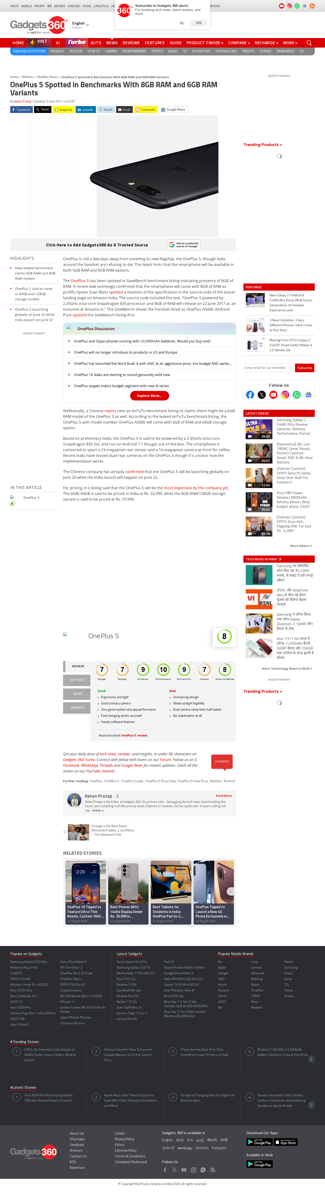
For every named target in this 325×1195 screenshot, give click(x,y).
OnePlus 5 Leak (132, 781)
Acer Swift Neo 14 (129, 1008)
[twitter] (117, 796)
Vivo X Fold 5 (19, 1025)
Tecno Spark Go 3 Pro (132, 962)
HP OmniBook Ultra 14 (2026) (81, 996)
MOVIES (59, 6)
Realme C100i (126, 985)
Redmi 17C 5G (127, 1002)
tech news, (109, 753)
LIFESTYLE (101, 6)
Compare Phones (72, 1023)
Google (223, 973)
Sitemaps (77, 1139)
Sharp (288, 973)
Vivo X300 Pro (20, 1008)
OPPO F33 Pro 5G (72, 985)
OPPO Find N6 (20, 979)
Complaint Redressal (131, 1162)
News (112, 43)
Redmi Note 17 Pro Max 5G (136, 973)
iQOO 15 (16, 1002)
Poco (254, 1002)
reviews (124, 753)
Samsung (290, 968)
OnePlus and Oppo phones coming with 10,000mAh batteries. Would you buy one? (142, 341)
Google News (132, 765)
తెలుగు (212, 1140)
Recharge (265, 43)
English (167, 1140)
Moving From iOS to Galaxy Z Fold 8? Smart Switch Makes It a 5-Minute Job (291, 345)
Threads (106, 765)
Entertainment (134, 51)
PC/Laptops (201, 51)
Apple (222, 968)
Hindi (179, 1140)
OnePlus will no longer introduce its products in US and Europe (125, 352)
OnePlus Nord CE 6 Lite (76, 973)
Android (229, 781)
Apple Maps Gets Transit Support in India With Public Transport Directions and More (130, 1101)
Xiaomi (289, 996)
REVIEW (78, 666)
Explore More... (149, 395)
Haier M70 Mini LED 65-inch (183, 979)
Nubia (255, 985)
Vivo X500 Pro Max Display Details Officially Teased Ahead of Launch (49, 1098)
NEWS (78, 694)
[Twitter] (262, 395)
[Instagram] (285, 395)
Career (120, 1134)
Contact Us (78, 1156)
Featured (254, 287)
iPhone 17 (67, 1002)
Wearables (285, 51)
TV (185, 51)
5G (302, 51)
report (110, 410)
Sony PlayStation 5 (73, 962)
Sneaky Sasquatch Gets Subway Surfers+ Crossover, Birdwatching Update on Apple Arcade (281, 1101)
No (182, 22)
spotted (116, 292)
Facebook (71, 765)
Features (155, 43)
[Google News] (308, 395)
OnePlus (96, 781)
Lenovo (256, 968)
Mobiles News (47, 77)
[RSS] (312, 6)
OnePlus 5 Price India (160, 781)
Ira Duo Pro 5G (127, 1019)
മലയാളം (184, 1148)
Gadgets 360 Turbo (79, 759)
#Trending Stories (24, 1042)
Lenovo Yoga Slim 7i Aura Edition (33, 1013)
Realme (256, 1008)
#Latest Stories (23, 1088)
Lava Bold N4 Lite (129, 990)
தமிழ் (200, 1140)
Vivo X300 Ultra (21, 990)
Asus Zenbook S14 (23, 996)
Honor (222, 985)
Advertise (77, 1168)
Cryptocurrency (71, 990)
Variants (78, 708)
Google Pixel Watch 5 (179, 973)
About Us (77, 1134)
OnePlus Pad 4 (70, 979)
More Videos (300, 545)
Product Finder (203, 43)
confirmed (134, 471)
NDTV (15, 6)
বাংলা (190, 1140)
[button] (230, 891)
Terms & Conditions (130, 1156)
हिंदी (49, 6)
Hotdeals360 (226, 51)
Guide (176, 43)
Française (219, 1148)
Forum (165, 759)
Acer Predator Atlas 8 (179, 990)
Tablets (248, 51)
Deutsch (202, 1148)
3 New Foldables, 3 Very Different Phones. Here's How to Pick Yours (291, 325)
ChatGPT (16, 973)
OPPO (255, 996)
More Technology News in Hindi (286, 668)
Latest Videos (257, 413)
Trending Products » (262, 145)
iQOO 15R (17, 1019)
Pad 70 (169, 962)
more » (98, 810)
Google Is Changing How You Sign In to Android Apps (208, 1098)
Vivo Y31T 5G (126, 979)
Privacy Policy (124, 1139)
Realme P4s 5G (127, 996)
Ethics (119, 1145)
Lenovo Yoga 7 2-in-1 (132, 1013)
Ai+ (220, 962)
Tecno (288, 990)
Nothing (256, 979)
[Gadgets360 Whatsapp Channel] (297, 395)
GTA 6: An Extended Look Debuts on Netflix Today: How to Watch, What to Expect (50, 1055)
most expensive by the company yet (196, 487)
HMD (221, 979)
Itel (220, 1008)
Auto (96, 43)
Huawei (223, 990)
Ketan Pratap (23, 101)
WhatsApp (89, 765)
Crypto (157, 51)
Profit (39, 6)
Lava (254, 962)
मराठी (224, 1140)
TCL (286, 985)
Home (18, 43)
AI (58, 43)
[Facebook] (250, 395)
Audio (173, 51)
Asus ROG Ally (174, 996)
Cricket (74, 6)
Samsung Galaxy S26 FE (133, 968)
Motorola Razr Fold (23, 968)
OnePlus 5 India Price (193, 781)
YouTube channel (100, 771)
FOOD (87, 6)
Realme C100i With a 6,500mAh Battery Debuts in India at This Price (282, 1052)
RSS (73, 1162)
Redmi (289, 962)
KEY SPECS (77, 680)
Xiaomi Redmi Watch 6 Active (184, 968)
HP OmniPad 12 (71, 968)
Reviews (131, 43)
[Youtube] (273, 395)
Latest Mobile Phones (75, 1017)
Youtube (184, 1168)
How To (94, 51)
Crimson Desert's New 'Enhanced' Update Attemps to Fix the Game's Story (128, 1055)
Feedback (77, 1145)
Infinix (222, 996)
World (26, 6)
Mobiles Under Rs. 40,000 (29, 985)
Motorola (257, 973)
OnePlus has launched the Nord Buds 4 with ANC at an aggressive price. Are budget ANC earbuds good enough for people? (153, 363)
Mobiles (57, 51)
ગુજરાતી (168, 1148)
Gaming (111, 51)
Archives (76, 1151)
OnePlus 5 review (134, 735)
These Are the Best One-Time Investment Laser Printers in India (204, 1052)
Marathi (213, 6)
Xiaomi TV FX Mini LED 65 (181, 985)
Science (265, 51)
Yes (199, 23)
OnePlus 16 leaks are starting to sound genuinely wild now (122, 374)
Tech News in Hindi (262, 559)
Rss (212, 1168)
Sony (288, 979)
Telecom (75, 51)
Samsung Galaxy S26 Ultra (28, 962)
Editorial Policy (126, 1151)
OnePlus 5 (80, 280)
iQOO (222, 1002)
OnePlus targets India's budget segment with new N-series (121, 385)
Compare (237, 43)
